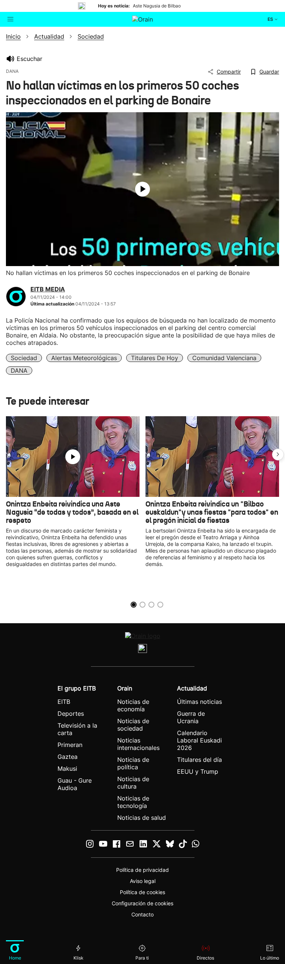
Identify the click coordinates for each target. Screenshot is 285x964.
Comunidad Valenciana (224, 358)
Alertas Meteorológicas (84, 358)
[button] (278, 454)
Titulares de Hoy (154, 358)
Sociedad (24, 358)
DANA (19, 370)
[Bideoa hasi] (142, 189)
